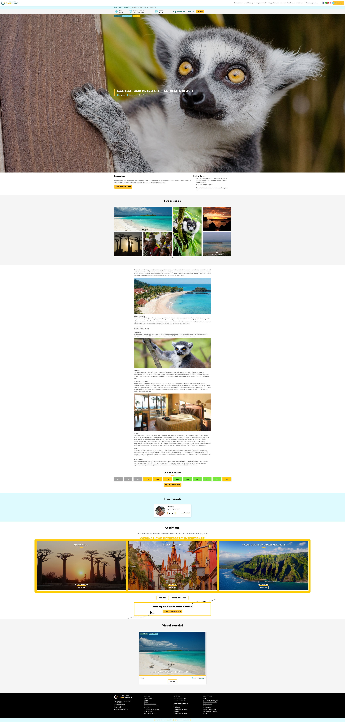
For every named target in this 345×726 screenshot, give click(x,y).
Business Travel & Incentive (210, 711)
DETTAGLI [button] (200, 11)
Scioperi (146, 700)
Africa (120, 7)
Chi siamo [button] (299, 3)
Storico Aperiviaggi (179, 598)
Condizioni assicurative (180, 700)
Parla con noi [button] (338, 3)
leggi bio (171, 513)
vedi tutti (162, 598)
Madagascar (81, 544)
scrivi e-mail (186, 513)
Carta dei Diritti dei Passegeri (152, 709)
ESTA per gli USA (148, 711)
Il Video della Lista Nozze (180, 709)
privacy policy (160, 720)
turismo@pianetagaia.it (119, 704)
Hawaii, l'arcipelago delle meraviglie (263, 544)
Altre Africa (127, 7)
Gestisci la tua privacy (182, 720)
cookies (170, 720)
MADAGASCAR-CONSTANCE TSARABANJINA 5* (173, 672)
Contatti (205, 713)
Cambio (146, 702)
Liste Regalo (177, 711)
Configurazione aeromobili (151, 706)
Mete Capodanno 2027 (150, 713)
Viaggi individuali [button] (261, 3)
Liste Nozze (177, 708)
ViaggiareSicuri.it (148, 698)
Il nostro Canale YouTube (209, 709)
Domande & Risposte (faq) (210, 702)
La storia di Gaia (207, 704)
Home (115, 7)
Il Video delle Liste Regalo (180, 713)
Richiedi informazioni (172, 485)
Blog (204, 698)
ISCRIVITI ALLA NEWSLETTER (172, 611)
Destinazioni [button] (237, 3)
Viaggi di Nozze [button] (273, 3)
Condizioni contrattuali (180, 698)
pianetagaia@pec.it (118, 706)
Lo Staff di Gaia (207, 706)
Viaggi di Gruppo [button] (249, 3)
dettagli (172, 681)
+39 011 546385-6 (118, 703)
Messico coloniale (173, 544)
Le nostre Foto (207, 708)
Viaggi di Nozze (178, 706)
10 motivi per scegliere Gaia (210, 700)
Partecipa (81, 587)
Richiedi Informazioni (123, 187)
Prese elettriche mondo (150, 704)
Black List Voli (147, 708)
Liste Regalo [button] (290, 3)
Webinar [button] (282, 3)
